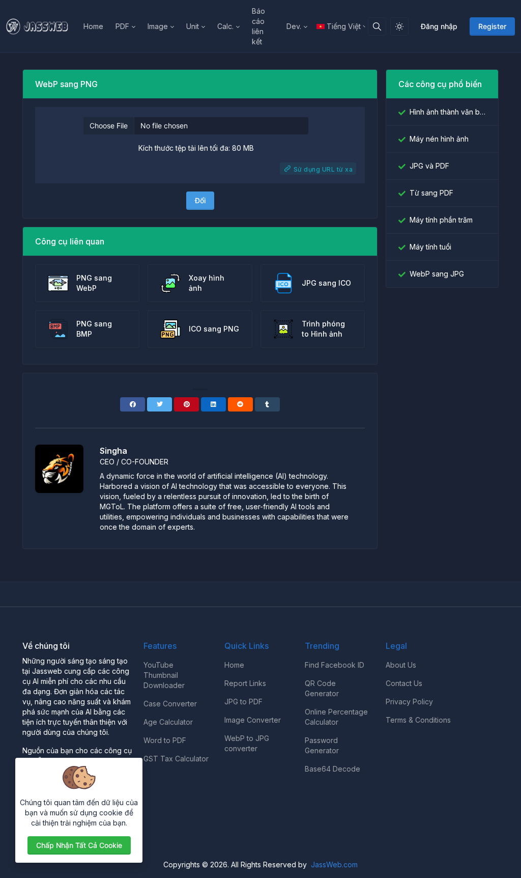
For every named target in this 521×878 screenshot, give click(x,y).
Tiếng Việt (344, 26)
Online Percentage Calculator (336, 716)
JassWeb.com (334, 864)
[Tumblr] (267, 404)
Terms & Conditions (418, 720)
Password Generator (322, 745)
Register (492, 26)
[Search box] (377, 26)
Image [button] (158, 26)
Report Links (245, 683)
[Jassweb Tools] (41, 26)
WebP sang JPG (437, 273)
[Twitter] (159, 404)
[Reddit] (240, 404)
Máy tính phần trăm (441, 219)
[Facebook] (132, 404)
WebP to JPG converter (246, 743)
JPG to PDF (243, 701)
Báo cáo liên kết (258, 26)
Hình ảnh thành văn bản (448, 111)
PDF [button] (122, 26)
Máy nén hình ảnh (439, 138)
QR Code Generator (322, 688)
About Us (401, 665)
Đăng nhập (439, 26)
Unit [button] (192, 26)
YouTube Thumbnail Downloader (164, 675)
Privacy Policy (409, 701)
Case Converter (170, 703)
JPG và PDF (429, 165)
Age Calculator (168, 722)
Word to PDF (164, 740)
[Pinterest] (186, 404)
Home (93, 26)
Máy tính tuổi (430, 246)
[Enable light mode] (399, 26)
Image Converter (252, 720)
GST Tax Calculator (176, 758)
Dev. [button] (293, 26)
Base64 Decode (332, 768)
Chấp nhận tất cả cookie (79, 845)
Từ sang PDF (431, 192)
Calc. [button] (225, 26)
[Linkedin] (213, 404)
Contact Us (404, 683)
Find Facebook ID (334, 665)
